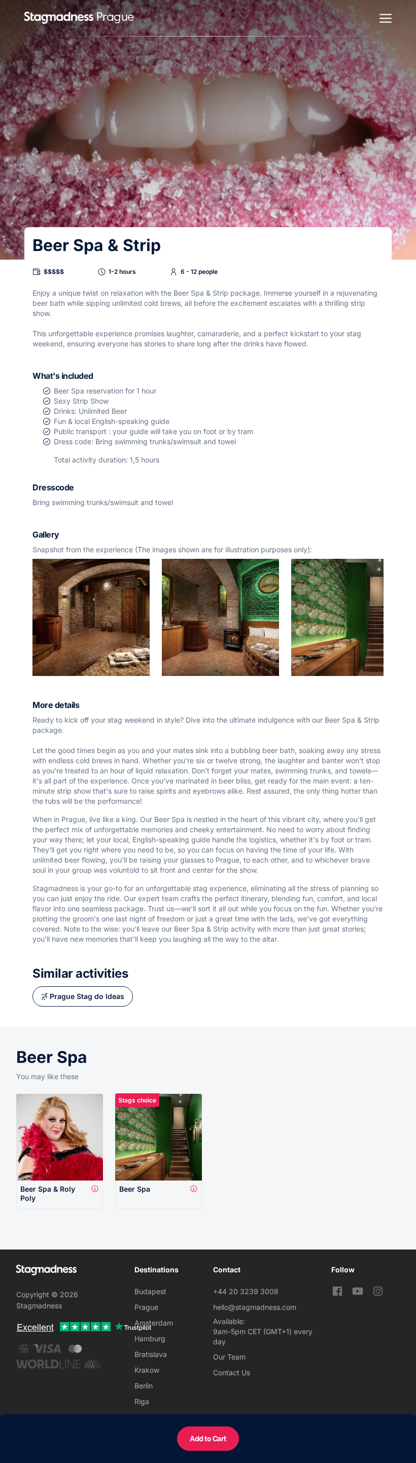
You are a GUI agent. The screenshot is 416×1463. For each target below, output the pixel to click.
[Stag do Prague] (58, 18)
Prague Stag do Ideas (87, 996)
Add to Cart (208, 1438)
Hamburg (149, 1338)
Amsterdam (153, 1322)
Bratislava (150, 1354)
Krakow (146, 1370)
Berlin (143, 1385)
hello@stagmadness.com (254, 1307)
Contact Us (231, 1372)
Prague (146, 1307)
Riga (141, 1401)
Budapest (150, 1291)
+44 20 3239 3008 (246, 1291)
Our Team (229, 1356)
